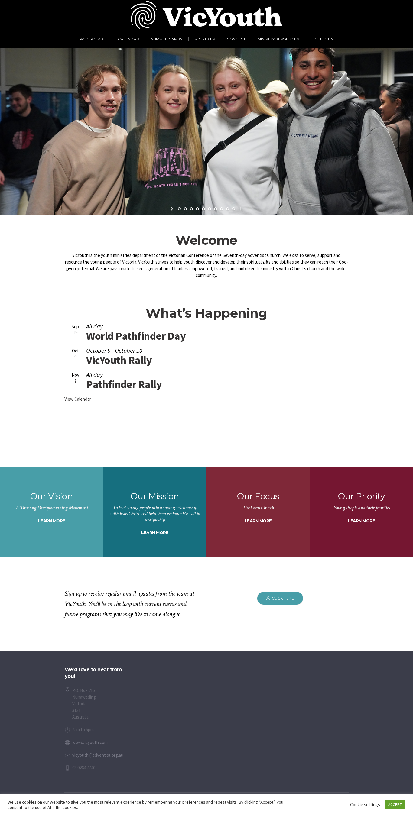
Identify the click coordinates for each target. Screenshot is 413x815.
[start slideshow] (172, 209)
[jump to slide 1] (179, 209)
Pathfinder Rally (124, 384)
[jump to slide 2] (185, 209)
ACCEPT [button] (395, 804)
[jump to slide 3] (191, 209)
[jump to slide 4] (197, 209)
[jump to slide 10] (234, 209)
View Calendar (77, 399)
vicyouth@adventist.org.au (97, 755)
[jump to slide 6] (210, 209)
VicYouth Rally (119, 360)
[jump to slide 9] (228, 209)
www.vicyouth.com (90, 742)
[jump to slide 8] (222, 209)
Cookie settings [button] (365, 804)
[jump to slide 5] (203, 209)
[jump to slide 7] (216, 209)
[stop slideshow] (240, 209)
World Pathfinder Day (136, 336)
